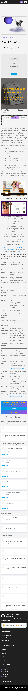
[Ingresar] (21, 2)
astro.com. (21, 241)
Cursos (8, 36)
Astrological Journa (12, 239)
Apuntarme (14, 73)
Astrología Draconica (8, 249)
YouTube (20, 251)
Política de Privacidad (20, 687)
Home (3, 36)
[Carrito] (25, 2)
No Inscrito (14, 58)
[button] (2, 2)
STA (6, 228)
